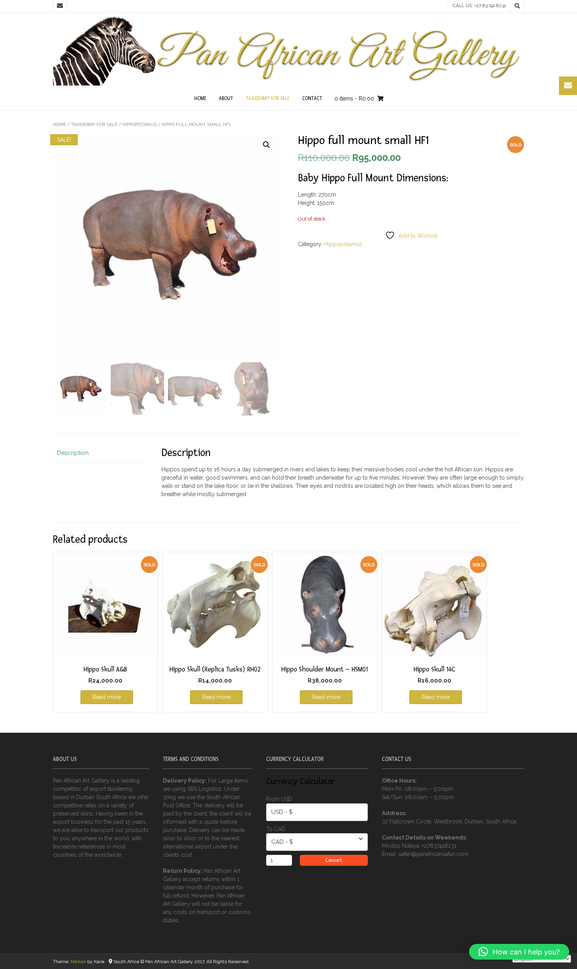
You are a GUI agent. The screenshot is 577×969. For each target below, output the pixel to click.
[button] (266, 145)
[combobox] (317, 812)
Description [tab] (73, 452)
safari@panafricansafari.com (433, 854)
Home (200, 98)
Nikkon (78, 961)
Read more (107, 697)
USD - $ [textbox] (282, 812)
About (226, 98)
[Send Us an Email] (59, 6)
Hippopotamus (139, 124)
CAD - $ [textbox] (282, 841)
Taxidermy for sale (268, 98)
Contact (312, 98)
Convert (333, 860)
